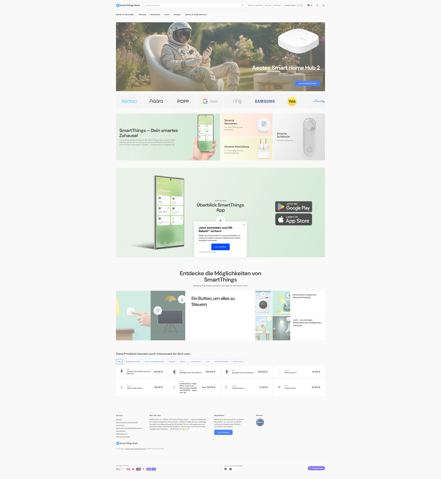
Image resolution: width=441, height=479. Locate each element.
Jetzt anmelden (220, 247)
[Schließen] (244, 224)
